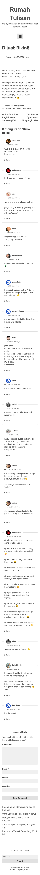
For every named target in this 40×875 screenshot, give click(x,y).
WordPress (24, 867)
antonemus (16, 170)
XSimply (18, 870)
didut (14, 641)
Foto (24, 108)
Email (5, 778)
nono (14, 338)
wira (14, 229)
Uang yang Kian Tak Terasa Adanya (19, 814)
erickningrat (17, 255)
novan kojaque (18, 311)
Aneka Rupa (19, 106)
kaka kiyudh (17, 665)
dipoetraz (16, 141)
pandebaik (16, 282)
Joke (29, 108)
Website (6, 786)
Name (5, 769)
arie (13, 194)
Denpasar (16, 108)
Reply (8, 160)
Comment (7, 744)
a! (28, 57)
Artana (15, 431)
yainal (14, 404)
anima (14, 465)
